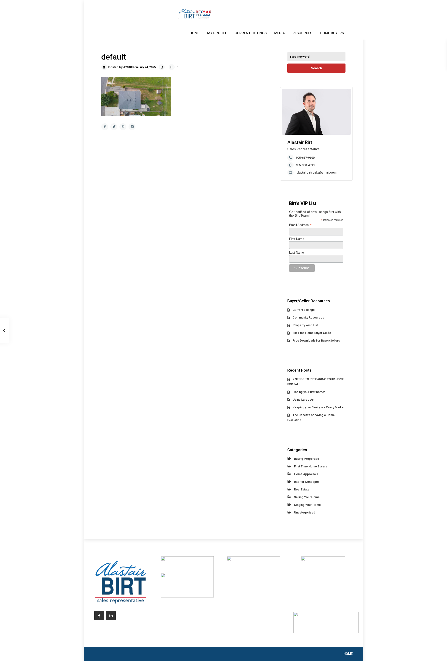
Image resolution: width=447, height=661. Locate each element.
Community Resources (308, 317)
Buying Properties (306, 458)
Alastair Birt (299, 142)
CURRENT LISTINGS (251, 33)
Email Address (300, 225)
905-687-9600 (305, 157)
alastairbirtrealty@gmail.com (316, 172)
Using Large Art (303, 399)
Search (316, 68)
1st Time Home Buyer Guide (312, 333)
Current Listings (304, 310)
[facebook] (99, 615)
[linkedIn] (111, 615)
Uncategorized (304, 512)
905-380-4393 (305, 165)
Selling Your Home (307, 497)
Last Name (296, 252)
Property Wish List (305, 325)
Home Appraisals (306, 474)
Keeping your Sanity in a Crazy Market (319, 407)
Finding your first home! (309, 392)
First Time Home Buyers (310, 466)
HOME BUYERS (332, 33)
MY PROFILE (217, 33)
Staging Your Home (307, 505)
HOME (195, 33)
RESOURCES (302, 33)
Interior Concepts (306, 481)
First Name (296, 239)
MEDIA (279, 33)
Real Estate (301, 489)
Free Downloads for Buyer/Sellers (316, 340)
